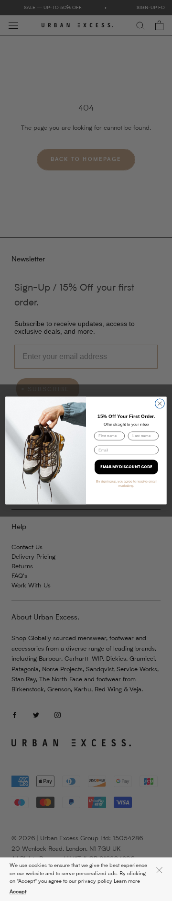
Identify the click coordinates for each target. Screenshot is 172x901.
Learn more (127, 881)
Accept (18, 892)
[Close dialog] (160, 403)
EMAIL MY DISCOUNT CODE (126, 466)
